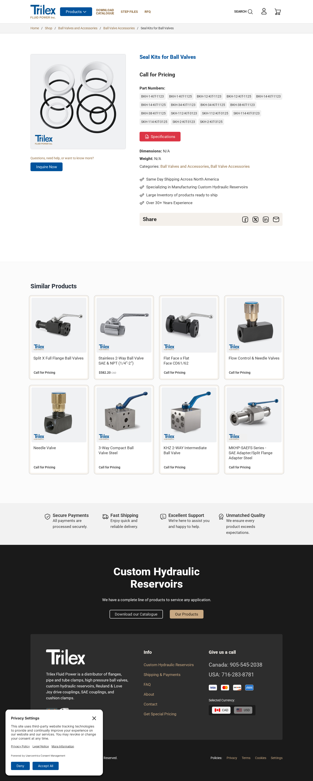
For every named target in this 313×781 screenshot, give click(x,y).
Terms (246, 758)
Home (34, 28)
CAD (225, 710)
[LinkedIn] (265, 219)
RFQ (148, 12)
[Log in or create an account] (264, 11)
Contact (150, 704)
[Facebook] (245, 219)
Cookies (260, 758)
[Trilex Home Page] (42, 11)
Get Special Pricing (160, 714)
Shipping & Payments (162, 674)
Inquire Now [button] (46, 167)
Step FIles (129, 12)
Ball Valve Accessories (119, 28)
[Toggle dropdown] (85, 12)
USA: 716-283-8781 (231, 675)
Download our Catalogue (136, 614)
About (149, 694)
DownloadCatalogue (105, 11)
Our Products (186, 614)
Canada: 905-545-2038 (235, 665)
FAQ (147, 684)
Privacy (232, 758)
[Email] (276, 219)
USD (247, 710)
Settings (277, 758)
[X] (255, 219)
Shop (48, 28)
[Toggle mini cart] (278, 11)
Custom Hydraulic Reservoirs (169, 664)
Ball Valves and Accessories (77, 28)
